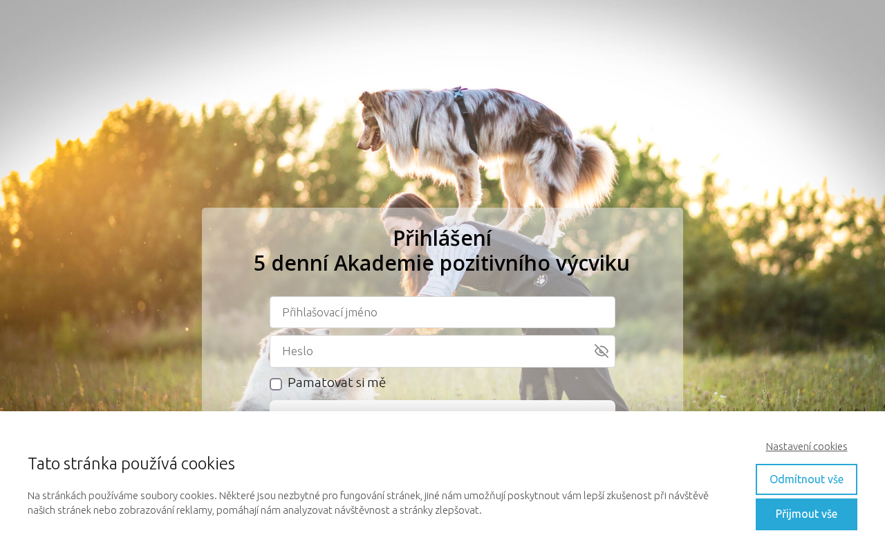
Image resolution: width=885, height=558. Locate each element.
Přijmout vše (806, 513)
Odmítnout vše (807, 479)
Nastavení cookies (807, 446)
